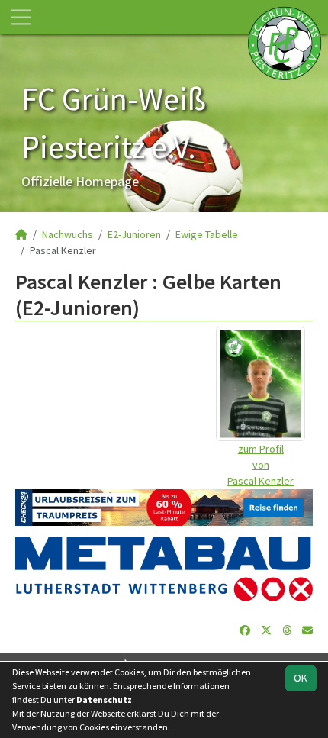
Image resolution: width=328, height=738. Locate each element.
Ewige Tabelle (206, 234)
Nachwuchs (67, 234)
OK (300, 678)
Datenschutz (104, 699)
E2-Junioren (134, 234)
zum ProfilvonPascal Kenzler (260, 465)
